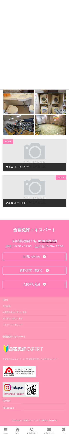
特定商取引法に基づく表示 (15, 312)
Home (5, 300)
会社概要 (7, 306)
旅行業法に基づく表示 (13, 318)
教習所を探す (32, 433)
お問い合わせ (49, 433)
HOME (17, 433)
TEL (63, 433)
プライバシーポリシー (13, 325)
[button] (34, 257)
